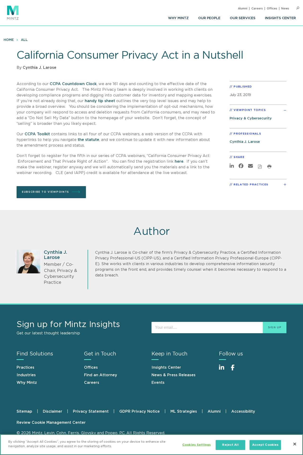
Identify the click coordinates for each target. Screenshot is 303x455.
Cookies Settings (196, 444)
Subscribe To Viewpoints (45, 192)
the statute (88, 140)
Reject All (230, 444)
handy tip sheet (100, 101)
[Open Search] (297, 8)
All (24, 40)
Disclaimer (52, 411)
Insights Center (280, 18)
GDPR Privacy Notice (139, 411)
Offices (272, 8)
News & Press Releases (174, 375)
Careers (257, 8)
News (285, 8)
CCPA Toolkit (37, 134)
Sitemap (24, 411)
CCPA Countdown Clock (73, 84)
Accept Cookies (265, 444)
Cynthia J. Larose (39, 68)
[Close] (295, 444)
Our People (209, 18)
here (179, 161)
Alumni (242, 8)
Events (158, 383)
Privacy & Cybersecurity (251, 118)
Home (9, 40)
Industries (26, 375)
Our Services (242, 18)
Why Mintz (178, 18)
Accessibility (243, 411)
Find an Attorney (100, 375)
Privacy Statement (91, 411)
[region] (151, 444)
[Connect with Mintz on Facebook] (235, 370)
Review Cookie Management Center (51, 422)
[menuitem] (178, 18)
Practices (25, 367)
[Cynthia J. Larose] (28, 261)
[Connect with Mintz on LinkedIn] (223, 370)
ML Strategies (183, 411)
